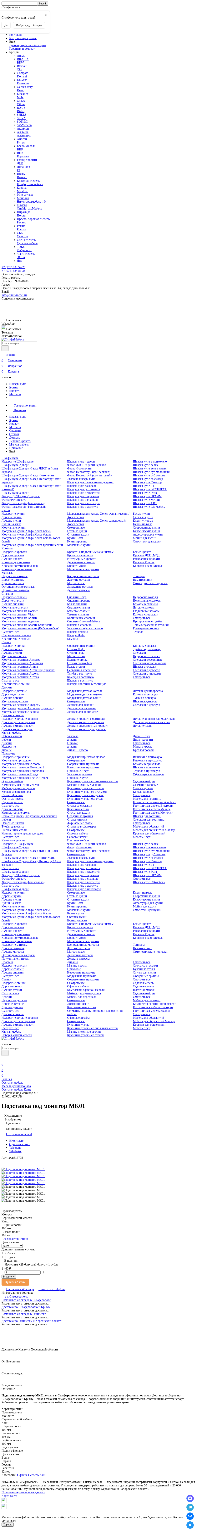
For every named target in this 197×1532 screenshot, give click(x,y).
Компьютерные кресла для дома (22, 833)
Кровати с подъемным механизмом (90, 551)
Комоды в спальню (145, 604)
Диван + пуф (141, 736)
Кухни (13, 387)
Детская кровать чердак (17, 729)
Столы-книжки (77, 819)
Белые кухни (141, 513)
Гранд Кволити (27, 159)
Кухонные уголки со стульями (87, 791)
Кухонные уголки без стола (85, 798)
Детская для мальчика (81, 708)
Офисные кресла (12, 798)
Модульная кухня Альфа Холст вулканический (32, 545)
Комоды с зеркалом (145, 614)
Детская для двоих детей (83, 711)
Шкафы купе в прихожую (150, 461)
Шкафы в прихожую (146, 767)
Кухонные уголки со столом (85, 788)
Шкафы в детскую (145, 701)
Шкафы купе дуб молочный (151, 472)
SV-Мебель (24, 125)
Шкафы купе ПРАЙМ (147, 496)
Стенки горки (76, 652)
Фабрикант (24, 250)
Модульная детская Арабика (20, 711)
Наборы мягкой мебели (17, 1035)
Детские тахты (142, 725)
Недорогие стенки (14, 645)
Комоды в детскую (145, 694)
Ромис (21, 225)
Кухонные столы (78, 809)
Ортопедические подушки (150, 583)
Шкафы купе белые (146, 465)
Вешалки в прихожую (147, 757)
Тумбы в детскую (144, 697)
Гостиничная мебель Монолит (153, 812)
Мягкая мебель (19, 444)
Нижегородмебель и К (31, 201)
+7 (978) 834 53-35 (13, 270)
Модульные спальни (15, 607)
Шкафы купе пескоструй (83, 492)
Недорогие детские (14, 691)
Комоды (72, 638)
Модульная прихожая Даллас (86, 757)
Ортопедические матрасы (18, 586)
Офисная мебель (12, 781)
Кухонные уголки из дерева (85, 795)
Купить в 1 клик (15, 1282)
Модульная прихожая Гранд (20, 774)
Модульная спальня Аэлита (20, 618)
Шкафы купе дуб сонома (149, 475)
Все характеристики (15, 1238)
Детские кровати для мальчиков (154, 718)
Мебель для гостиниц (147, 798)
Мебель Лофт (141, 837)
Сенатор (22, 236)
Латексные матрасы (80, 586)
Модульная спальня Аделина (20, 621)
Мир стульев (25, 194)
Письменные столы (14, 830)
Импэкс (22, 177)
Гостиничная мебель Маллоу (151, 809)
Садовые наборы (144, 781)
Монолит (23, 198)
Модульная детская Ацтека (85, 694)
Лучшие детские (12, 697)
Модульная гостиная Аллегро (21, 659)
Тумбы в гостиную (79, 673)
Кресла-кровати (143, 750)
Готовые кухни (77, 531)
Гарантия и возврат (22, 48)
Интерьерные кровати (81, 558)
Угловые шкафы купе (81, 478)
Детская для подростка (148, 691)
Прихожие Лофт (77, 770)
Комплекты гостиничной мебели (154, 802)
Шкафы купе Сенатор (147, 482)
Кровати (14, 390)
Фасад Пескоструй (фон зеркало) (23, 503)
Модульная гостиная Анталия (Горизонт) (28, 670)
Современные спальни (16, 635)
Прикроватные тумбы (147, 621)
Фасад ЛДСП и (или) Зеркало (21, 496)
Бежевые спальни (78, 611)
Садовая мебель (77, 833)
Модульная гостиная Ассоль (20, 673)
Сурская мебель (27, 243)
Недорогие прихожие (16, 757)
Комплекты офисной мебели (20, 784)
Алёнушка (24, 135)
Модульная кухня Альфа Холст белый (26, 531)
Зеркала (138, 631)
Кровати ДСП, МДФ (146, 555)
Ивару (21, 173)
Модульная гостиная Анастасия (22, 663)
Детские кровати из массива (151, 722)
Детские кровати (20, 441)
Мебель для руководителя (18, 788)
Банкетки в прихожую (147, 760)
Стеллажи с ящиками (147, 673)
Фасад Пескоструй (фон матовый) (24, 506)
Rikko (20, 111)
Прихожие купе (77, 777)
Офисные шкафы (13, 823)
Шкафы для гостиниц (147, 816)
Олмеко (22, 205)
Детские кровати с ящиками (85, 722)
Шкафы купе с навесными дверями (90, 482)
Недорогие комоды (145, 597)
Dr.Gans (22, 79)
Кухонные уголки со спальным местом (92, 781)
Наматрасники (142, 579)
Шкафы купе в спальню (82, 499)
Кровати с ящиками (80, 555)
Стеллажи (139, 652)
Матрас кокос (76, 583)
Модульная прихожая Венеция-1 (23, 767)
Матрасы (15, 394)
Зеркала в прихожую (146, 770)
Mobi (20, 97)
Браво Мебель (26, 146)
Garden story (25, 86)
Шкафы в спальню (79, 624)
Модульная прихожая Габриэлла (23, 770)
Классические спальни (16, 638)
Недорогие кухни (13, 513)
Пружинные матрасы (15, 590)
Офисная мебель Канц (16, 1089)
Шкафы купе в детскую (82, 506)
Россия (21, 229)
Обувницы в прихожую (148, 774)
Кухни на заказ (11, 524)
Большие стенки (77, 659)
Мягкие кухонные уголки (84, 784)
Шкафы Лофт (76, 635)
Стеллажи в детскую (146, 670)
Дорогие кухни (12, 517)
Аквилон (23, 128)
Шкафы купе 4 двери (81, 461)
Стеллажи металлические (149, 663)
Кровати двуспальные (16, 562)
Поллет (22, 215)
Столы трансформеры (81, 826)
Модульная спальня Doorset (20, 611)
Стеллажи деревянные (147, 659)
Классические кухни (146, 531)
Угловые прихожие (79, 774)
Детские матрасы (78, 590)
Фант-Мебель (26, 253)
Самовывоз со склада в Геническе (24, 1314)
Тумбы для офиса (13, 826)
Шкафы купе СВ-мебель (149, 506)
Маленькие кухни (79, 545)
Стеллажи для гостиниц (148, 819)
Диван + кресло (77, 750)
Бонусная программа (23, 38)
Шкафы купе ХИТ (145, 503)
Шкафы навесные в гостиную (86, 684)
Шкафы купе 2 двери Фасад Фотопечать (28, 475)
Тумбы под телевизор (147, 649)
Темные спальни (78, 614)
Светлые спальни (78, 607)
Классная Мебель (28, 180)
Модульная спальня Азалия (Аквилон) (27, 624)
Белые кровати (142, 551)
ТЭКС (21, 246)
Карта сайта (9, 1495)
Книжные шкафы (144, 645)
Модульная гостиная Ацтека (20, 677)
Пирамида (23, 212)
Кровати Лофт (76, 565)
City (19, 69)
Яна (19, 260)
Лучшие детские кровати (18, 725)
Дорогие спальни (13, 600)
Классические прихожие (83, 767)
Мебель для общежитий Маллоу (154, 830)
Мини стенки (76, 656)
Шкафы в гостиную (80, 680)
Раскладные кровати (146, 558)
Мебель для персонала (16, 791)
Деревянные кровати (81, 562)
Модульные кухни (14, 527)
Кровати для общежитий (149, 833)
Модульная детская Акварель (21, 704)
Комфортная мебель (30, 184)
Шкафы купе (17, 383)
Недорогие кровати (14, 551)
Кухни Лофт (75, 538)
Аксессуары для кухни (148, 534)
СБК (20, 232)
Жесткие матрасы (78, 579)
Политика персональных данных (23, 1492)
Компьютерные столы (16, 812)
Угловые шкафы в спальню (85, 628)
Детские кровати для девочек (86, 729)
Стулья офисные (12, 802)
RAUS (21, 107)
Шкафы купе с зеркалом (83, 496)
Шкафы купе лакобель (81, 485)
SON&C (22, 121)
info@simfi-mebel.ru (14, 295)
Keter (20, 90)
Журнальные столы (80, 823)
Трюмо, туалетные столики (151, 624)
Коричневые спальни (81, 618)
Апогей (22, 139)
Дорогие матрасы (13, 579)
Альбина (22, 132)
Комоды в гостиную (80, 677)
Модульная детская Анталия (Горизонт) (27, 708)
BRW (20, 62)
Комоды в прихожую (146, 764)
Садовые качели (77, 837)
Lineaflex (22, 93)
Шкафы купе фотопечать (83, 489)
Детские (14, 437)
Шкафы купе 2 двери (15, 465)
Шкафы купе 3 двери (15, 492)
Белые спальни (77, 604)
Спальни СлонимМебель (83, 621)
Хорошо (7, 1524)
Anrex (21, 55)
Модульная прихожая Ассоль (21, 764)
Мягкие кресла (142, 746)
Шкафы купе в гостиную (83, 503)
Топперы (139, 576)
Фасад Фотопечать (14, 499)
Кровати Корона (143, 562)
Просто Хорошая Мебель (33, 219)
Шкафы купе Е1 (143, 485)
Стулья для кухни (78, 812)
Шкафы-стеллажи (144, 666)
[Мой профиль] (4, 1059)
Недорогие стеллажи (146, 656)
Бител (21, 142)
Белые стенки (76, 666)
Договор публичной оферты (27, 45)
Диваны (7, 743)
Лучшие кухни (11, 520)
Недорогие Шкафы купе (17, 461)
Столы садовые (143, 788)
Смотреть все (76, 527)
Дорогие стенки (12, 649)
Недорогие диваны (9, 748)
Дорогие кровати (13, 555)
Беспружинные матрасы (83, 576)
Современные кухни (146, 527)
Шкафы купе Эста (145, 492)
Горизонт (23, 156)
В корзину (9, 1276)
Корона (22, 187)
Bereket (21, 66)
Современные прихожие (83, 764)
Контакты (15, 34)
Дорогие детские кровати (18, 722)
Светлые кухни (143, 517)
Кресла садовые (143, 791)
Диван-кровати (143, 739)
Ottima (21, 104)
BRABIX (23, 59)
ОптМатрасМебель (29, 208)
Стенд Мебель (26, 239)
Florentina (23, 83)
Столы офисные (12, 795)
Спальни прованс (78, 600)
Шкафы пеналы (77, 631)
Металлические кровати (83, 569)
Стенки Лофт (76, 649)
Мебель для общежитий (148, 826)
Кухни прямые (142, 524)
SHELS (22, 114)
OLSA (21, 100)
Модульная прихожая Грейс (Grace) (25, 777)
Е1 (18, 170)
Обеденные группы (80, 816)
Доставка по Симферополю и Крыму (26, 1307)
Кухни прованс (77, 541)
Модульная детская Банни (84, 697)
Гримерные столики (146, 628)
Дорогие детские (13, 694)
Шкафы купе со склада (148, 478)
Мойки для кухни (144, 538)
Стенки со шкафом (79, 663)
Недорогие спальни (14, 597)
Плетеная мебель (78, 840)
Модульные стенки (14, 656)
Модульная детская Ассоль (84, 691)
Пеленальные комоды (147, 600)
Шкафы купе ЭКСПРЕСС (150, 489)
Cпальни (15, 430)
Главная (7, 1079)
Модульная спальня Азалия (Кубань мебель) (30, 628)
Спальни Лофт (76, 597)
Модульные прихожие (16, 760)
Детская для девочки (80, 704)
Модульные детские (15, 701)
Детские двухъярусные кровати (87, 725)
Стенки (14, 434)
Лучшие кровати (12, 558)
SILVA (21, 118)
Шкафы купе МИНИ (146, 499)
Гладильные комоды (146, 611)
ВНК (20, 152)
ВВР (20, 149)
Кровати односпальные (17, 569)
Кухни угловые (143, 520)
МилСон (22, 191)
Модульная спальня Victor (18, 614)
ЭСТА (21, 257)
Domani (22, 76)
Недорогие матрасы (15, 576)
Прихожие (16, 448)
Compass (22, 73)
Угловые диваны (72, 737)
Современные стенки (81, 645)
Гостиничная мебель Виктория (153, 805)
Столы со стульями (79, 805)
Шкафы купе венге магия (149, 468)
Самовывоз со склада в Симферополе (26, 1300)
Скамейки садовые (145, 784)
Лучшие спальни (13, 604)
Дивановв (23, 166)
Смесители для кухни (147, 541)
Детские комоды (143, 607)
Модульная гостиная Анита (20, 666)
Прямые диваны (72, 744)
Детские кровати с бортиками (86, 718)
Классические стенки (16, 684)
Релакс (21, 222)
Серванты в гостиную (81, 670)
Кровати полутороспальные (20, 565)
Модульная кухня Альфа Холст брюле (26, 534)
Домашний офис (12, 809)
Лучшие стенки (12, 652)
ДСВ (20, 163)
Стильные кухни (78, 534)
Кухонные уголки (13, 840)
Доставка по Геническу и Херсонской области (32, 1320)
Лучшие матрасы (13, 583)
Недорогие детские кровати (20, 718)
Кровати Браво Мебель (148, 565)
